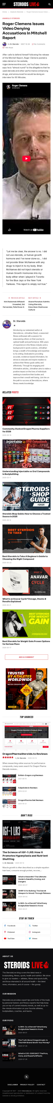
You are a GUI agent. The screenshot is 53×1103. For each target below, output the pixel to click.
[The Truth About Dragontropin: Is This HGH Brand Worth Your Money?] (9, 1043)
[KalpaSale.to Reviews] (9, 791)
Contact (41, 1085)
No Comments (39, 44)
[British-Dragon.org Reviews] (9, 778)
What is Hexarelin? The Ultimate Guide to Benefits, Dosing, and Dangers (32, 879)
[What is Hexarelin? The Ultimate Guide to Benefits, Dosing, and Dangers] (9, 880)
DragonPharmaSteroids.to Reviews (25, 753)
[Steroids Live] (26, 4)
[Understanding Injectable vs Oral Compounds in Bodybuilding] (26, 454)
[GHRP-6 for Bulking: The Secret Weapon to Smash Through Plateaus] (9, 894)
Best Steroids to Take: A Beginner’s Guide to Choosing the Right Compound (25, 557)
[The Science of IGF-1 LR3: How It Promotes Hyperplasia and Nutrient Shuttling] (26, 834)
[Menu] (4, 4)
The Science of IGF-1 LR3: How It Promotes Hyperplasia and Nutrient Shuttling (25, 856)
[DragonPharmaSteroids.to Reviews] (26, 736)
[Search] (49, 4)
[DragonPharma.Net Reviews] (9, 803)
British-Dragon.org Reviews (30, 775)
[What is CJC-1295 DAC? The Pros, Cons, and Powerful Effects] (9, 1056)
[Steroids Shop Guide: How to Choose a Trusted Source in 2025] (26, 496)
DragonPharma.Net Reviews (30, 800)
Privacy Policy (27, 1085)
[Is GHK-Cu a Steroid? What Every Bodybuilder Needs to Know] (9, 906)
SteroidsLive (27, 1091)
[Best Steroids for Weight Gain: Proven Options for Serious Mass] (26, 623)
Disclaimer (13, 1085)
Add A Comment (26, 657)
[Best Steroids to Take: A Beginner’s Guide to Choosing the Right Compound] (26, 538)
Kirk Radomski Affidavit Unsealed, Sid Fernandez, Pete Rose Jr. (14, 304)
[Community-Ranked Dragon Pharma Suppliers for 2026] (26, 411)
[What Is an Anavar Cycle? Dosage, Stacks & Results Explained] (26, 581)
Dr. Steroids (14, 44)
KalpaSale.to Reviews (27, 788)
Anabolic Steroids (11, 18)
